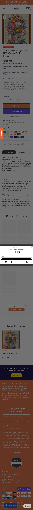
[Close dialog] (32, 247)
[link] (6, 262)
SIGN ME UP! (16, 259)
